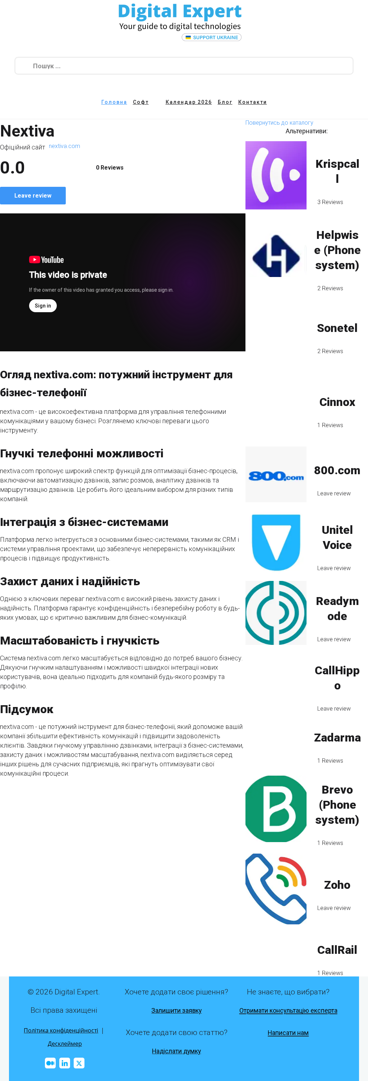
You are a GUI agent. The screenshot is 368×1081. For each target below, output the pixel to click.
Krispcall (337, 171)
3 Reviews (330, 202)
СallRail (337, 950)
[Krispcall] (276, 175)
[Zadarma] (276, 742)
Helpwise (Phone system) (337, 250)
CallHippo (337, 678)
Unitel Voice (337, 537)
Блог (225, 102)
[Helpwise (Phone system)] (276, 254)
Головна (114, 102)
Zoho (337, 885)
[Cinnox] (276, 406)
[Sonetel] (276, 332)
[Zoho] (276, 889)
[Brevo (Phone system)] (276, 809)
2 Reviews (330, 288)
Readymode (337, 608)
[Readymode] (276, 613)
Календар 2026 (189, 102)
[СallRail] (276, 954)
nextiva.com (64, 146)
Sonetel (337, 328)
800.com (337, 470)
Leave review (32, 195)
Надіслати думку (176, 1051)
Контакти (252, 102)
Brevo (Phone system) (337, 805)
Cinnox (337, 402)
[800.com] (276, 474)
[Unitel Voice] (276, 541)
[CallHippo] (276, 682)
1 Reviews (330, 425)
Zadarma (337, 737)
